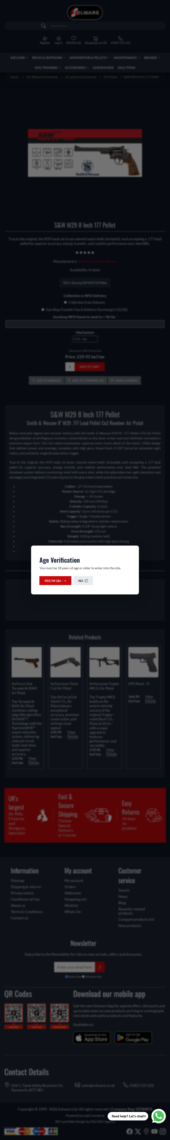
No (80, 581)
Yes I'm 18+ (53, 581)
